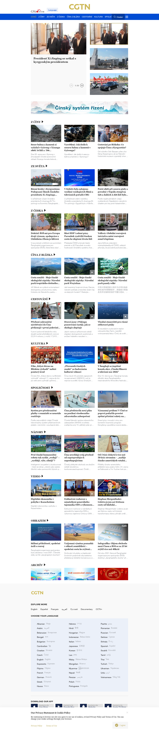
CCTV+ (99, 609)
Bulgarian (46, 641)
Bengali (42, 637)
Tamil (106, 655)
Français (55, 609)
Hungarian (77, 632)
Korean (75, 650)
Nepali (74, 672)
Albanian (43, 624)
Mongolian (77, 664)
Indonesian (79, 637)
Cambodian (44, 646)
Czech (42, 655)
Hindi (73, 628)
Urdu (105, 672)
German (44, 677)
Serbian (108, 637)
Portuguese (78, 686)
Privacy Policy (36, 726)
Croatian (44, 650)
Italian (75, 641)
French (43, 672)
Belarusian (47, 632)
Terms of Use (51, 726)
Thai (105, 659)
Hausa (43, 686)
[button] (82, 85)
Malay (78, 659)
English (34, 609)
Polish (74, 681)
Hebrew (75, 624)
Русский (74, 609)
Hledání (120, 17)
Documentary (87, 609)
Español (44, 609)
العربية (64, 609)
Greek (44, 681)
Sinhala (107, 641)
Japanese (77, 646)
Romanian (109, 628)
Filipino (43, 668)
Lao (73, 655)
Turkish (107, 664)
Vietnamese (110, 677)
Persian (75, 677)
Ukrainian (110, 668)
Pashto (106, 624)
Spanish (108, 646)
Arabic (43, 628)
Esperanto (46, 664)
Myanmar (79, 668)
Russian (108, 632)
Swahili (108, 650)
